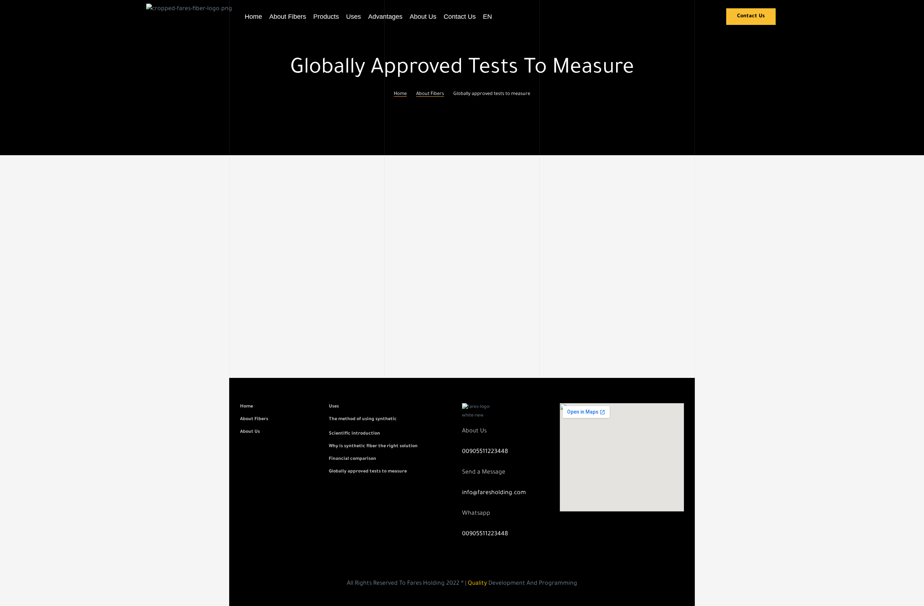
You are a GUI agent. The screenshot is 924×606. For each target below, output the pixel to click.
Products (326, 16)
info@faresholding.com (494, 493)
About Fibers (287, 16)
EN (487, 16)
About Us (423, 16)
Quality (477, 583)
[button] (751, 16)
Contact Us (460, 16)
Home (253, 16)
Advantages (385, 16)
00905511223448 (485, 452)
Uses (353, 16)
